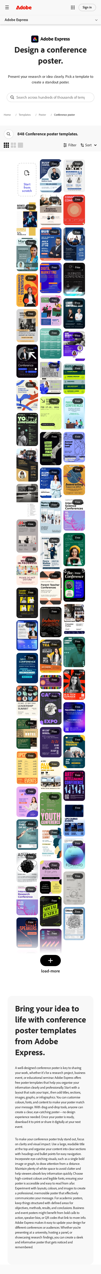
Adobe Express (16, 20)
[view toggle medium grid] (13, 145)
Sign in (87, 7)
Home (7, 114)
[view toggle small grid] (6, 145)
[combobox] (50, 97)
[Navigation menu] (7, 7)
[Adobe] (23, 7)
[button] (73, 7)
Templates (25, 114)
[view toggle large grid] (20, 145)
